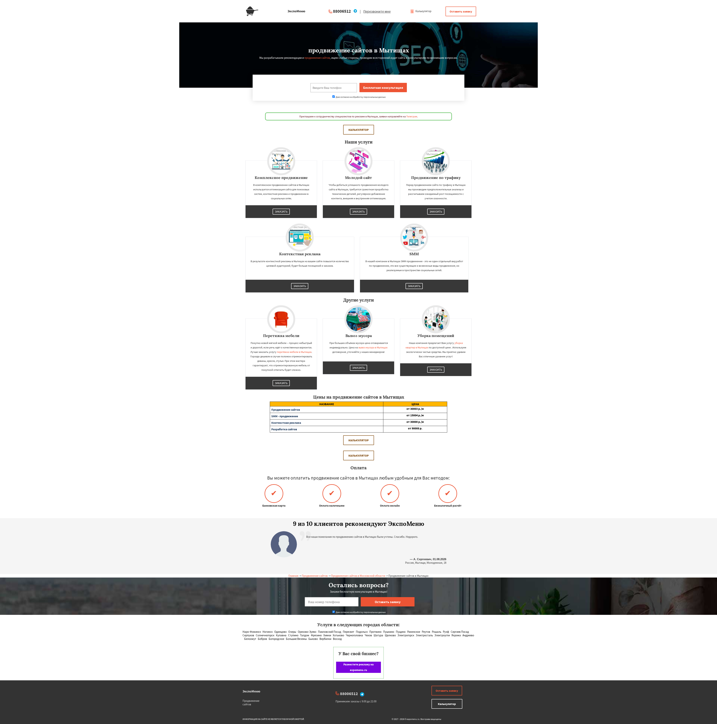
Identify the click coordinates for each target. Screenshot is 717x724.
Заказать (281, 211)
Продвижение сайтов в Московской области (358, 576)
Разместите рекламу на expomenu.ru (358, 667)
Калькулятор (423, 11)
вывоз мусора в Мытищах (372, 347)
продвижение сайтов (317, 58)
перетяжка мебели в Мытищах (294, 352)
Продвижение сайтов (315, 576)
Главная (293, 576)
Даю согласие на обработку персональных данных (360, 97)
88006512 (342, 11)
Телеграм (411, 116)
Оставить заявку (461, 11)
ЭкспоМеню (251, 691)
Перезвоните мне (377, 11)
